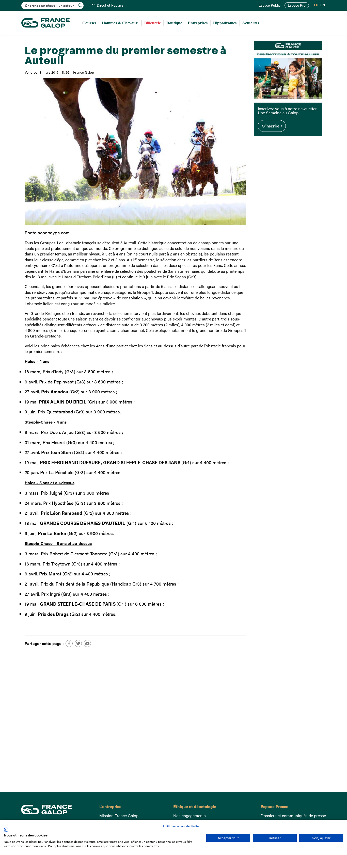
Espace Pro (297, 5)
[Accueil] (45, 23)
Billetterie (152, 23)
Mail (87, 643)
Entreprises (198, 23)
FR (316, 5)
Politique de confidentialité (181, 826)
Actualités (250, 23)
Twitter (78, 643)
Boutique (174, 23)
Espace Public (269, 5)
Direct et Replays (110, 5)
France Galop (56, 809)
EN (322, 5)
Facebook (69, 643)
